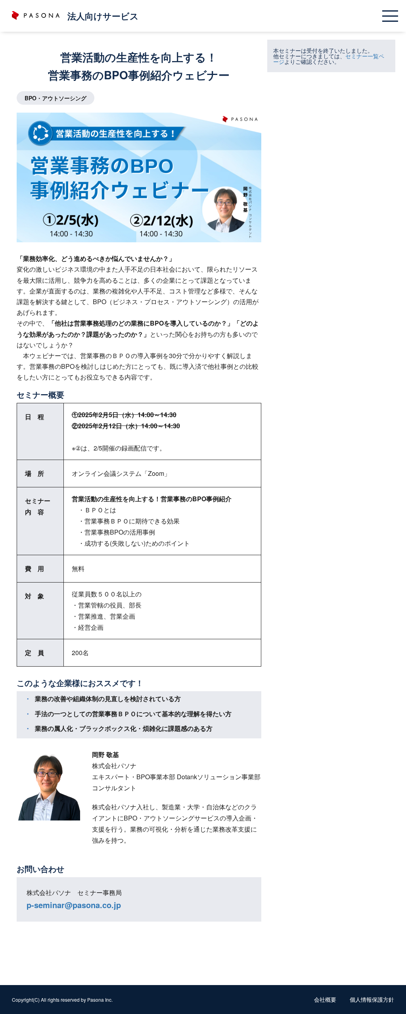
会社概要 (325, 999)
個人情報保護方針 (372, 999)
